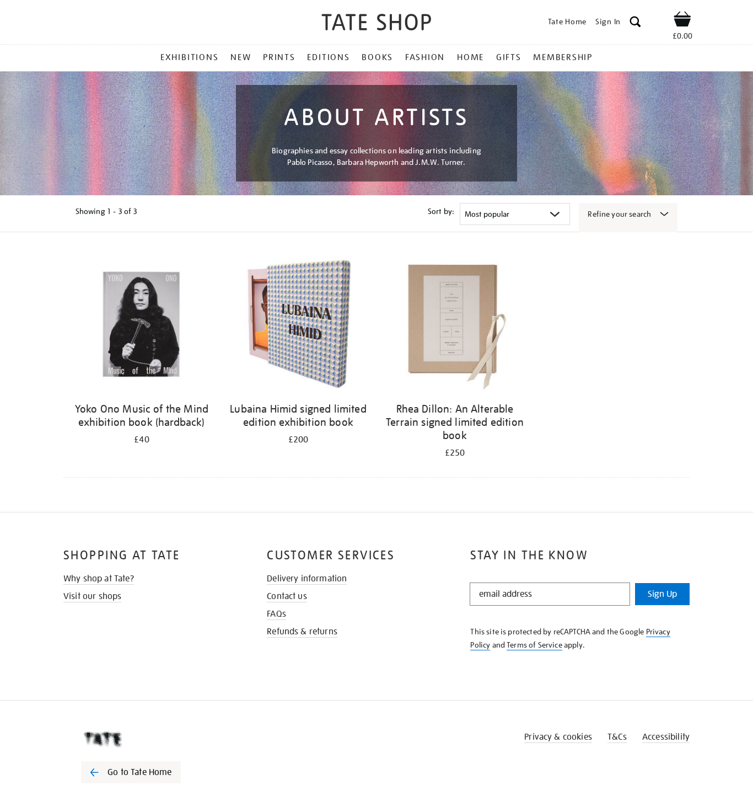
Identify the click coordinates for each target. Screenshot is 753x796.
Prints (279, 57)
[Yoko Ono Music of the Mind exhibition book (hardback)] (142, 325)
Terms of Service (534, 645)
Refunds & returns (302, 631)
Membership (563, 57)
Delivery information (307, 578)
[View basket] (682, 21)
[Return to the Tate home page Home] (376, 24)
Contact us (287, 596)
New (240, 57)
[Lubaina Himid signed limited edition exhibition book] (298, 325)
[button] (635, 23)
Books (377, 57)
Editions (328, 57)
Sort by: (441, 211)
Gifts (508, 57)
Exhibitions (189, 57)
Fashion (425, 57)
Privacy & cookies (558, 736)
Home (470, 57)
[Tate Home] (150, 739)
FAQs (276, 613)
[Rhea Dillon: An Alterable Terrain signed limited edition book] (455, 325)
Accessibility (666, 736)
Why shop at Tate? (98, 578)
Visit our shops (92, 596)
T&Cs (617, 736)
